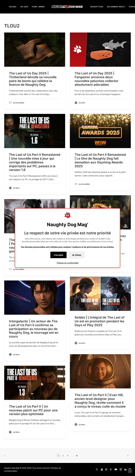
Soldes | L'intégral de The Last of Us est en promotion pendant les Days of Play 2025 (99, 321)
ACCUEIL (12, 7)
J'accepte (58, 254)
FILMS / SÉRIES (38, 7)
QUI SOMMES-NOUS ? (116, 7)
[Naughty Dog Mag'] (67, 7)
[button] (34, 49)
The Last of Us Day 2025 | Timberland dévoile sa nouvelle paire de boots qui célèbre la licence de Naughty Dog (33, 79)
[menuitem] (12, 6)
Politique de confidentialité (67, 262)
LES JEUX (24, 7)
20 (77, 456)
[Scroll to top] (130, 471)
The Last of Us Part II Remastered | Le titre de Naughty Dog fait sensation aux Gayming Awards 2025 (100, 160)
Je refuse (76, 254)
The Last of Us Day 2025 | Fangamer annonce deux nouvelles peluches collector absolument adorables (97, 79)
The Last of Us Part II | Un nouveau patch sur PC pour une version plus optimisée (33, 410)
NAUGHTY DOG (96, 7)
